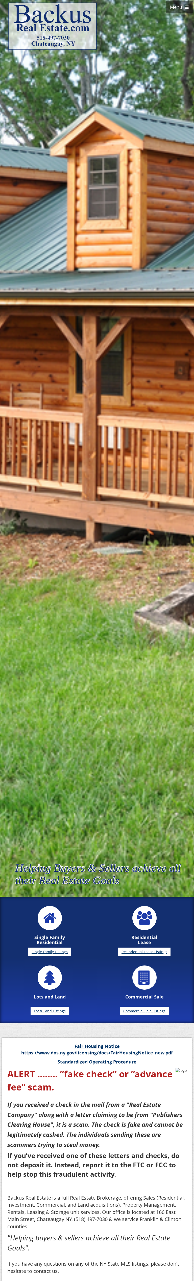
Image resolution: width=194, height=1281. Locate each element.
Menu (177, 7)
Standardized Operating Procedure (97, 1062)
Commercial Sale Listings (144, 1011)
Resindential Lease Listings (144, 951)
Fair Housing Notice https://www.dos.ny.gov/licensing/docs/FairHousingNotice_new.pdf (97, 1049)
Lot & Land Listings (50, 1011)
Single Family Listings (50, 951)
